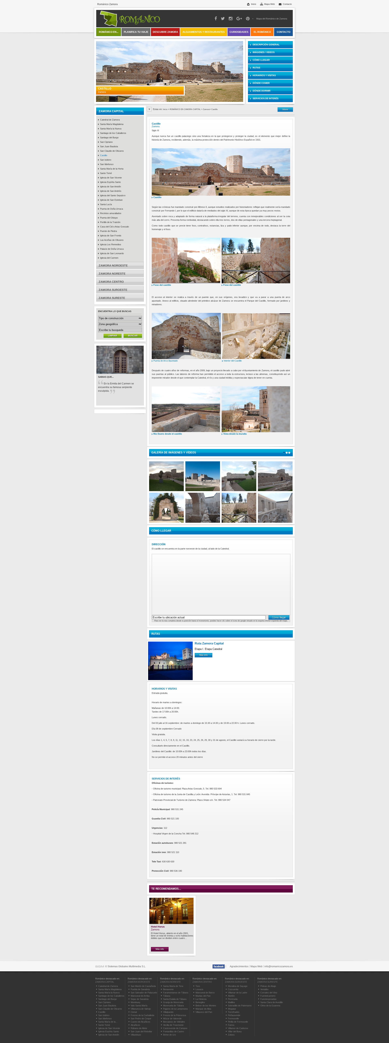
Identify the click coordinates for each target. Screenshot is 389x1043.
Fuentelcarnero (267, 996)
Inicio (253, 4)
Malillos (231, 1002)
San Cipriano (106, 142)
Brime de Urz (169, 1034)
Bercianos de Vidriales (174, 1022)
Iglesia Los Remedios (110, 244)
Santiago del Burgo (109, 137)
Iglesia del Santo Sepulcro (112, 195)
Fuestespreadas (268, 999)
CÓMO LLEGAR (261, 60)
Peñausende (234, 1015)
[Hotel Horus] (171, 923)
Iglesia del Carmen (109, 258)
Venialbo (264, 989)
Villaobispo (136, 1034)
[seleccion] (284, 453)
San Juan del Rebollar (141, 1031)
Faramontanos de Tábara (175, 992)
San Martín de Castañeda (143, 986)
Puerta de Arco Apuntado (165, 360)
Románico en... (108, 32)
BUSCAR (133, 335)
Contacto (287, 4)
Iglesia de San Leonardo (112, 253)
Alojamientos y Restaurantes (204, 32)
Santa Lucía (106, 204)
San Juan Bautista (109, 146)
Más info (203, 655)
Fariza (231, 1025)
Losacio (199, 989)
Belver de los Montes (206, 1005)
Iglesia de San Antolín (110, 186)
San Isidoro (105, 160)
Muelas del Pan (203, 996)
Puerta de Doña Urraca (111, 209)
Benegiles (200, 1002)
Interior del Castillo (233, 360)
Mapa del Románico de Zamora (271, 18)
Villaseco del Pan (204, 1012)
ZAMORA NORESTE (112, 273)
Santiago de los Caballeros (113, 133)
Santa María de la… (108, 1022)
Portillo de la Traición (110, 222)
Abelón (231, 996)
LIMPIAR (112, 335)
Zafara (231, 1034)
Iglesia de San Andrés (110, 191)
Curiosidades (239, 32)
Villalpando (168, 1012)
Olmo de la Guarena (270, 1005)
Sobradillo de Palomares (240, 1005)
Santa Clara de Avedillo (271, 1002)
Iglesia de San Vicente (111, 177)
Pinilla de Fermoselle (238, 1022)
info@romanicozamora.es (278, 966)
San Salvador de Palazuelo (144, 992)
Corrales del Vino (268, 992)
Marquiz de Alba (203, 1009)
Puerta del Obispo (109, 217)
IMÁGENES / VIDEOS (264, 52)
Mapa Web (269, 4)
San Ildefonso (106, 164)
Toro (198, 986)
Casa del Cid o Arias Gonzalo (114, 226)
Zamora (206, 109)
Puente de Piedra (108, 231)
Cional (134, 1012)
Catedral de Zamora (110, 119)
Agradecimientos (239, 966)
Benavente (168, 989)
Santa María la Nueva (110, 128)
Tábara (166, 996)
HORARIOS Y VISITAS (264, 75)
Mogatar (232, 1009)
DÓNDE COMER (261, 83)
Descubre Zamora (165, 32)
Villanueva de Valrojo (141, 1009)
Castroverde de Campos (175, 1028)
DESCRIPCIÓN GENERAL (266, 44)
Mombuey (135, 1002)
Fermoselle (233, 1018)
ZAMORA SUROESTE (113, 289)
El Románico (262, 32)
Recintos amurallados (110, 213)
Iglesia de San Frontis (110, 235)
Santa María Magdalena (111, 124)
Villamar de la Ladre (237, 992)
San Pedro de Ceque (141, 1018)
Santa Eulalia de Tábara (174, 999)
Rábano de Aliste (139, 1028)
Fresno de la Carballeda (142, 1015)
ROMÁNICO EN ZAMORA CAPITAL (185, 109)
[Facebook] (219, 966)
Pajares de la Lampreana (175, 1009)
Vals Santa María (139, 1005)
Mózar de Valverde (172, 1018)
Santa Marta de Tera (173, 986)
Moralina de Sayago (237, 986)
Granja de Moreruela (173, 1002)
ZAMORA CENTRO (111, 281)
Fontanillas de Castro (173, 1031)
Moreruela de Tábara (173, 1005)
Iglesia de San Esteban (111, 200)
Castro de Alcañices (140, 1022)
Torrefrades (233, 1012)
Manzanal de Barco (205, 992)
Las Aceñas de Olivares (112, 240)
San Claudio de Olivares (112, 151)
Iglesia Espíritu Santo (110, 182)
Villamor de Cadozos (238, 1028)
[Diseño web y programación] (99, 966)
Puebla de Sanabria (140, 989)
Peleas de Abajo (268, 986)
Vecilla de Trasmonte (173, 1025)
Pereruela (232, 999)
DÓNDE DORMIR (261, 91)
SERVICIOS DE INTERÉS (265, 98)
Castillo (103, 155)
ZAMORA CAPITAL (111, 111)
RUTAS (256, 67)
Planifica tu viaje (136, 32)
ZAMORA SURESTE (112, 298)
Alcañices (135, 1025)
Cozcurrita (233, 989)
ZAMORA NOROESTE (113, 265)
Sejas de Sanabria (140, 999)
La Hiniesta (201, 999)
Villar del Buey (235, 1031)
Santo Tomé (106, 173)
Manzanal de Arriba (140, 996)
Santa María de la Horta (111, 168)
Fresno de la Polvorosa (174, 1015)
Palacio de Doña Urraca (112, 249)
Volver (285, 109)
